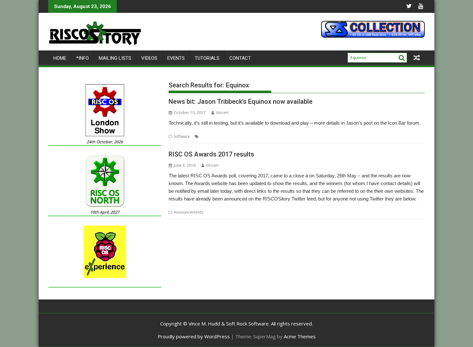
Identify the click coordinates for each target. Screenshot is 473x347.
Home (59, 58)
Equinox (207, 136)
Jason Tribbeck (244, 136)
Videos (149, 58)
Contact (240, 58)
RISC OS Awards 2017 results (211, 154)
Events (176, 58)
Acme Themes (300, 336)
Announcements (188, 212)
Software (182, 136)
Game (223, 136)
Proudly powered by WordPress (194, 336)
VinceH (222, 112)
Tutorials (207, 58)
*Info (82, 58)
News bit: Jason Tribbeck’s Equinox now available (240, 101)
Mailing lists (115, 58)
